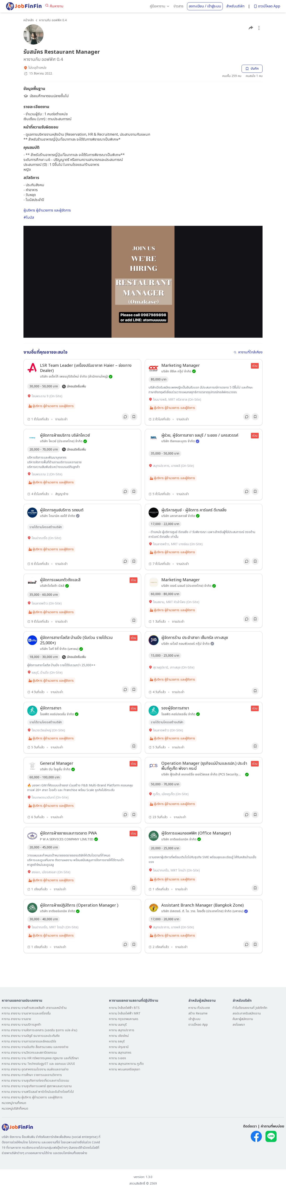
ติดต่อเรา (250, 1126)
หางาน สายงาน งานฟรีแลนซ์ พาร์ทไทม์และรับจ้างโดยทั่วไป (38, 1091)
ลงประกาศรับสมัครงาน (247, 1013)
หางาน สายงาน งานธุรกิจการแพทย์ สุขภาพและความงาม (37, 1086)
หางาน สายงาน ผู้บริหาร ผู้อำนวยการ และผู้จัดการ (32, 1097)
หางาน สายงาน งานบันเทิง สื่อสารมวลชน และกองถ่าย (35, 1047)
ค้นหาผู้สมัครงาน (243, 1019)
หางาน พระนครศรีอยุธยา (124, 1069)
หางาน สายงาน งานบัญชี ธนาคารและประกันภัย (31, 1035)
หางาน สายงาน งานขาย (16, 1019)
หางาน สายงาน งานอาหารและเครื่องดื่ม (26, 1013)
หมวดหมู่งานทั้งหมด (14, 1103)
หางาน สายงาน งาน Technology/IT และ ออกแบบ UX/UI (38, 1063)
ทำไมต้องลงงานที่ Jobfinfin (250, 1008)
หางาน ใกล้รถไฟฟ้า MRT (125, 1013)
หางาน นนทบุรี (118, 1024)
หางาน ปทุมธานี (118, 1047)
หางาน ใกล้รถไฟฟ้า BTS (124, 1008)
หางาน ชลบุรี (117, 1041)
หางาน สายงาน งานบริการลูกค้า (21, 1024)
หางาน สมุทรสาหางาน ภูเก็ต (126, 1063)
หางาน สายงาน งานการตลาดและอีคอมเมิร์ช (29, 1041)
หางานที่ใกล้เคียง (250, 352)
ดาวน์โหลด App (269, 6)
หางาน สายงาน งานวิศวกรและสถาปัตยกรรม (29, 1052)
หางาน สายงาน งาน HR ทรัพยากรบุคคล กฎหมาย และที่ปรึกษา (40, 1058)
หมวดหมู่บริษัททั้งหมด (15, 1108)
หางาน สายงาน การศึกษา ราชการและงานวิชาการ (32, 1075)
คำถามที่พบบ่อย (272, 1126)
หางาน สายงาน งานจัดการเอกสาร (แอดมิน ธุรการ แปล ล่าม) (39, 1030)
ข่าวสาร (178, 6)
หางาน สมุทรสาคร (120, 1052)
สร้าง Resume (198, 1013)
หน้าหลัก (28, 20)
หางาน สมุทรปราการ (121, 1030)
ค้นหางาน (56, 6)
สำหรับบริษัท (235, 6)
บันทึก (255, 68)
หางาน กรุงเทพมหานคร (123, 1019)
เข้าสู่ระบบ (194, 1019)
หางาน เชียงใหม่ (119, 1035)
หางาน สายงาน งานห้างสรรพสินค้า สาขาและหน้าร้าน (34, 1008)
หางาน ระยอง (117, 1058)
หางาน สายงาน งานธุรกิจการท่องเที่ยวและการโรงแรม (35, 1080)
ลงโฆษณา (239, 1024)
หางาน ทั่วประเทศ (199, 1008)
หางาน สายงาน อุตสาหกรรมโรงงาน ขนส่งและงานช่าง (35, 1069)
